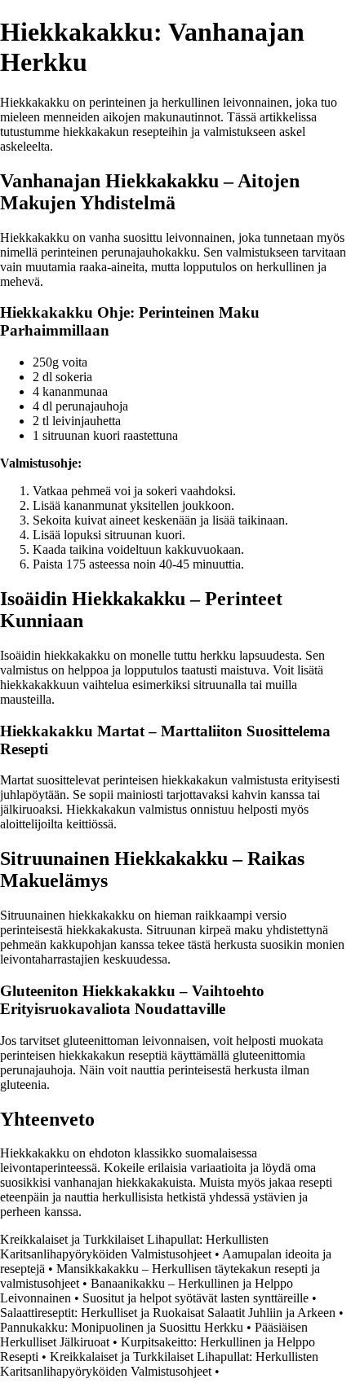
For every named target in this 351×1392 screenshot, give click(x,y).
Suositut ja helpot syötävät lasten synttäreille (195, 1298)
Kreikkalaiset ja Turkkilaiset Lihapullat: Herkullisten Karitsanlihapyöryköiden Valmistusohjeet (134, 1246)
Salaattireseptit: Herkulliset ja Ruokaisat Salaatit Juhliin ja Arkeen (167, 1313)
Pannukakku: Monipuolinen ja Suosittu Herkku (121, 1327)
